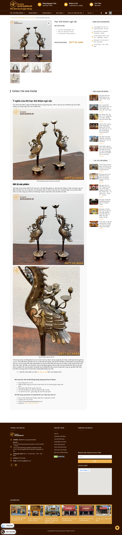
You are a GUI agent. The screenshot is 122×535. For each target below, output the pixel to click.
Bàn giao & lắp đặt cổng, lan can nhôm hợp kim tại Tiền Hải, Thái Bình (105, 139)
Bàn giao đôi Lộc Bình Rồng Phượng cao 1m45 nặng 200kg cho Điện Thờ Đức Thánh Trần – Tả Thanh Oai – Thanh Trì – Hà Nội (105, 190)
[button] (110, 12)
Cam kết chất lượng (59, 439)
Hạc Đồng (32, 17)
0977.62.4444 (10, 532)
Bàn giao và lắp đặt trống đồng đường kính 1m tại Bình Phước (104, 202)
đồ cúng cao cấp (42, 372)
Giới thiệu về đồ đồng (59, 436)
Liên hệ (56, 433)
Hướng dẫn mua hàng (60, 441)
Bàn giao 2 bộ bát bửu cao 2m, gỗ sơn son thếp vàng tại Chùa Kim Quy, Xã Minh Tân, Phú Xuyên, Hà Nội (105, 213)
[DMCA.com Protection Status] (59, 457)
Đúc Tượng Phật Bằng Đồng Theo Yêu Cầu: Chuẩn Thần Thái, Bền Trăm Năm (105, 107)
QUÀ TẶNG (59, 13)
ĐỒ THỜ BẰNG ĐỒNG (16, 13)
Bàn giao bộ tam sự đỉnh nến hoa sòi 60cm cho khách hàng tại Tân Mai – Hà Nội (105, 177)
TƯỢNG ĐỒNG (46, 13)
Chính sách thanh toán (60, 447)
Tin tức (89, 13)
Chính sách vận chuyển (60, 450)
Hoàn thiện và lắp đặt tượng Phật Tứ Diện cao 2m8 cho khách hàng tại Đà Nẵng (105, 224)
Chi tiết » (101, 102)
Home (12, 17)
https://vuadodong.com (31, 403)
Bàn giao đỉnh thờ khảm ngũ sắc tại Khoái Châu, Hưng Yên (104, 98)
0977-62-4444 (76, 42)
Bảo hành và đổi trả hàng (61, 452)
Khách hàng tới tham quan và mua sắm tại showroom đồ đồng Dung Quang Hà (105, 167)
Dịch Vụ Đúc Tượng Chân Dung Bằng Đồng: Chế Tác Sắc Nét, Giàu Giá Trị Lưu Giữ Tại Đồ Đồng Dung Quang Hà (105, 128)
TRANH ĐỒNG (32, 13)
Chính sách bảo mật (59, 444)
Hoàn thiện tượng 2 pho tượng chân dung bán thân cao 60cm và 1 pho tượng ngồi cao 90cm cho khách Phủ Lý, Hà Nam (105, 150)
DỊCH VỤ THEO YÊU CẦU (75, 13)
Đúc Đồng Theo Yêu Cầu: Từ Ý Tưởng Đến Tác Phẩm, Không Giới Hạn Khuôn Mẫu (105, 117)
